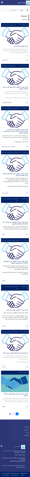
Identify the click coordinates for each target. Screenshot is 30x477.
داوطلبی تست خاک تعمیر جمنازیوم (8, 146)
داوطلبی (21, 10)
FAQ (22, 475)
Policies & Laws (15, 475)
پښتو (3, 475)
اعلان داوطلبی (5, 60)
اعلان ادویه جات (5, 193)
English (7, 475)
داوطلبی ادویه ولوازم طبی (6, 102)
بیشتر (27, 60)
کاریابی (27, 432)
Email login (26, 435)
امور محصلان (26, 430)
